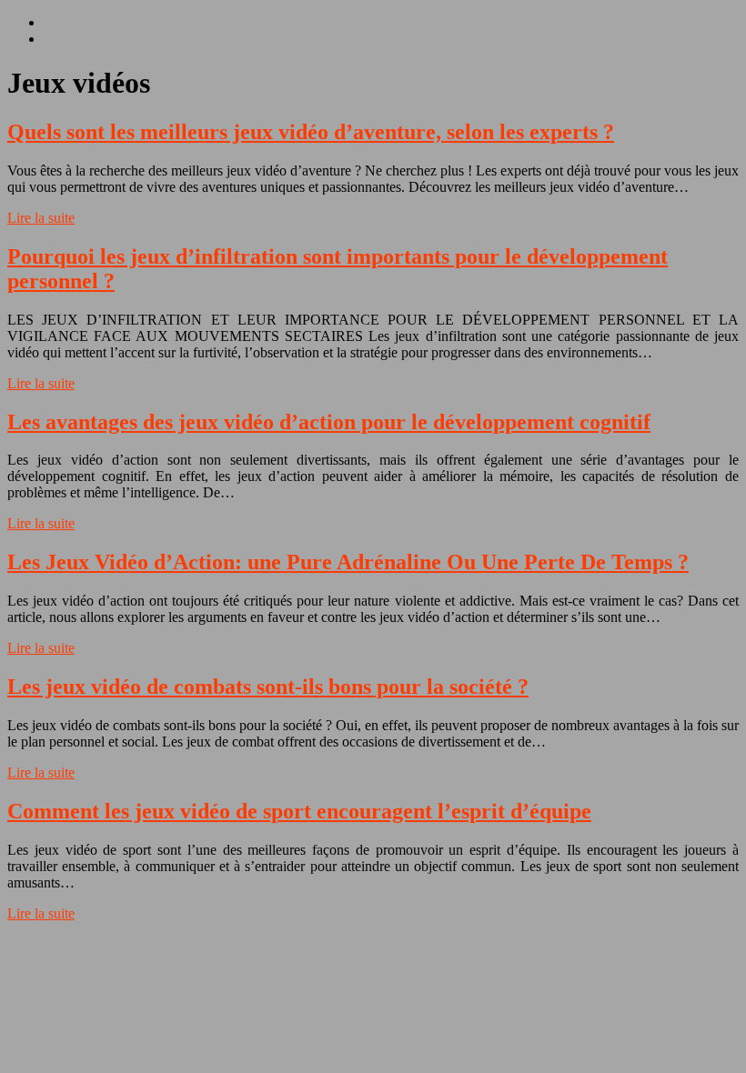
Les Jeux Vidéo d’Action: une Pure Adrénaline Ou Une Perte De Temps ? (348, 562)
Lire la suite (41, 218)
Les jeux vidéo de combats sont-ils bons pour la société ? (268, 686)
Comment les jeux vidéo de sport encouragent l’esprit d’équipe (299, 811)
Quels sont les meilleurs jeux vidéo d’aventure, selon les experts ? (310, 132)
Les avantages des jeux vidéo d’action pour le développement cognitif (328, 422)
